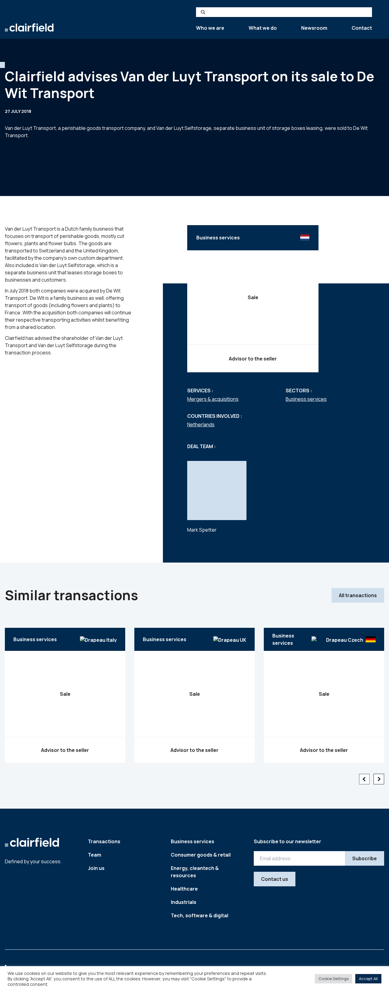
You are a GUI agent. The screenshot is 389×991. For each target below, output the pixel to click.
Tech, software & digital (199, 915)
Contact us (274, 879)
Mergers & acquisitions (213, 399)
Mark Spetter (202, 529)
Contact (362, 28)
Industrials (183, 902)
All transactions (358, 595)
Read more (65, 720)
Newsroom (314, 28)
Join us (96, 868)
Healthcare (184, 888)
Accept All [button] (368, 978)
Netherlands (201, 424)
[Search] (203, 12)
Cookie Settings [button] (333, 978)
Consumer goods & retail (201, 854)
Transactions (104, 841)
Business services (306, 399)
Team (94, 854)
